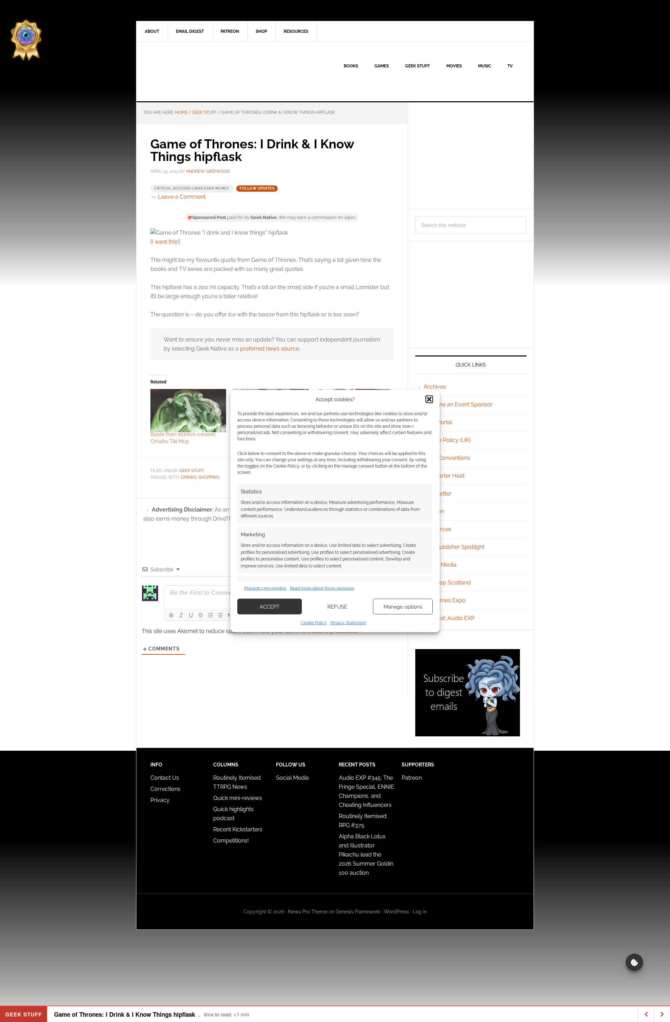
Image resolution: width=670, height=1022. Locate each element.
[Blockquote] (230, 615)
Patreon (412, 777)
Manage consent (634, 962)
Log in (420, 911)
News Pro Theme (307, 911)
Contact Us (164, 777)
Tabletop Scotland (447, 582)
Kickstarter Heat (444, 475)
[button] (429, 399)
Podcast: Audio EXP (449, 618)
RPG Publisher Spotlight (454, 547)
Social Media (440, 564)
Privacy (160, 800)
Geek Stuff (191, 470)
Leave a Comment (182, 196)
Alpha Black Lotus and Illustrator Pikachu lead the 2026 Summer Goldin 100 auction (366, 854)
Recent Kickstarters (238, 829)
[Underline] (191, 615)
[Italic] (181, 615)
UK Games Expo (445, 600)
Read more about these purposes (322, 588)
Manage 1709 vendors (265, 588)
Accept (270, 606)
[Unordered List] (220, 615)
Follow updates (257, 188)
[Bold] (171, 615)
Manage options (403, 606)
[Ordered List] (210, 615)
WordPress (396, 911)
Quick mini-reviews (237, 798)
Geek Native (195, 71)
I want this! (165, 241)
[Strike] (201, 615)
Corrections (165, 789)
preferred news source (269, 348)
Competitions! (231, 840)
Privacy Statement (348, 622)
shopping (209, 477)
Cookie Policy (314, 622)
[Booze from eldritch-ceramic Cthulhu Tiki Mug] (188, 410)
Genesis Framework (358, 911)
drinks (188, 477)
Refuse (337, 606)
